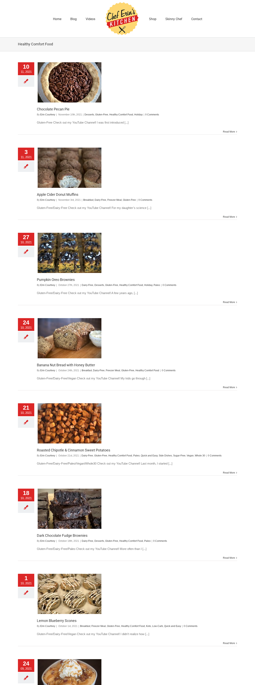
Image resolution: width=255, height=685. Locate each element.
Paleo (157, 285)
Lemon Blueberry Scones (56, 621)
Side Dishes (165, 455)
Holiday (138, 114)
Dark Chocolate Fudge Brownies (62, 535)
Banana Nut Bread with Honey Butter (66, 365)
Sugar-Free (179, 455)
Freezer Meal (114, 200)
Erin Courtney (47, 114)
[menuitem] (71, 18)
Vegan (190, 455)
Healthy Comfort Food (121, 114)
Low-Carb (157, 626)
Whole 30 (200, 455)
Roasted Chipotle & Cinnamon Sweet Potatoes (73, 450)
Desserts (89, 114)
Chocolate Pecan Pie (53, 109)
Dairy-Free (100, 200)
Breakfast (88, 200)
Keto (148, 626)
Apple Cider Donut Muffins (57, 194)
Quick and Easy (149, 455)
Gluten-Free (101, 114)
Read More (229, 131)
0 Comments (152, 114)
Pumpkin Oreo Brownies (56, 280)
